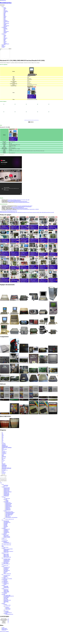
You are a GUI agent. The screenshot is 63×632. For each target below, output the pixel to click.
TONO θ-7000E (6, 601)
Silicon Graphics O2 (7, 563)
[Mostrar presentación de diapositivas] (31, 120)
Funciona (7, 211)
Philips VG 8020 (6, 554)
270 (8, 621)
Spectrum (5, 41)
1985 (2, 436)
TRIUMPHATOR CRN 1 (9, 614)
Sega (2, 462)
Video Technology (6, 25)
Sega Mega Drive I (6, 560)
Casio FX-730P (6, 597)
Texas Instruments (6, 23)
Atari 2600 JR (6, 523)
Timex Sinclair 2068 (7, 570)
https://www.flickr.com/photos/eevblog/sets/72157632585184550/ (21, 206)
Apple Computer (4, 449)
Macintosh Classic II (8, 506)
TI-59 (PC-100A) (6, 583)
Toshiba (5, 24)
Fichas (3, 6)
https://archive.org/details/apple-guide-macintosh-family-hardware (17, 201)
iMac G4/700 (7, 515)
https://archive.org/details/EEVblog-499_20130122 (24, 205)
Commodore (5, 10)
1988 (0, 211)
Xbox (4, 602)
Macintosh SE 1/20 (14, 211)
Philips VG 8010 (6, 553)
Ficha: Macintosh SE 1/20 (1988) (32, 99)
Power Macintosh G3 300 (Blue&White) (11, 517)
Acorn (5, 7)
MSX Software (3, 460)
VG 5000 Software (4, 472)
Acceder (3, 627)
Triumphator (5, 613)
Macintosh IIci (8, 507)
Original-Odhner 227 (9, 612)
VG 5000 (3, 471)
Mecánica (3, 603)
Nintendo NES (6, 550)
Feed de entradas (4, 628)
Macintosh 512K (8, 502)
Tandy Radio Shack (5, 581)
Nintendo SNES (6, 552)
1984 (3, 435)
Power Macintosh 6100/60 (9, 513)
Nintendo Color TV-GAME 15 (8, 548)
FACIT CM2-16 (8, 608)
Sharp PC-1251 (6, 565)
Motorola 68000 (6, 501)
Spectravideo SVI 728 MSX (8, 578)
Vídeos (3, 45)
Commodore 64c (6, 531)
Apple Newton (8, 498)
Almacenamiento (6, 31)
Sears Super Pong (6, 520)
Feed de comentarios (5, 629)
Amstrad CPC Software (6, 447)
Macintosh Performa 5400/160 (10, 512)
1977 (2, 432)
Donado (4, 211)
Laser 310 (5, 593)
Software (4, 465)
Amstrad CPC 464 (6, 490)
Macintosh (9, 211)
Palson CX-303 (6, 535)
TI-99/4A (5, 584)
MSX (4, 15)
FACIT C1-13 (8, 606)
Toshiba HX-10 (6, 589)
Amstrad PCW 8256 (7, 487)
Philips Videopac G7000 (7, 557)
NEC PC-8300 (6, 599)
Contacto (3, 47)
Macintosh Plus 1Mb (9, 505)
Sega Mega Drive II (6, 561)
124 (8, 618)
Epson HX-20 (6, 540)
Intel (4, 518)
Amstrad (5, 8)
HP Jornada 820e (6, 542)
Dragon (5, 12)
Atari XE (5, 527)
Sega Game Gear (6, 562)
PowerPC (5, 510)
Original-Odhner (6, 611)
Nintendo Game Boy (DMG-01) (8, 551)
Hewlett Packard (4, 541)
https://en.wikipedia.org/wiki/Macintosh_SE (17, 207)
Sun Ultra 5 (5, 580)
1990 (2, 440)
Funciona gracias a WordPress (4, 631)
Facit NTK (7, 607)
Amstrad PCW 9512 (7, 489)
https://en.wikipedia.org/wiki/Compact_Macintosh (20, 208)
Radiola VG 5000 (6, 556)
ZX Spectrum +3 (6, 568)
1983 (2, 434)
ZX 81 (5, 572)
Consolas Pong (6, 11)
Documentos (4, 44)
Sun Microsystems (6, 21)
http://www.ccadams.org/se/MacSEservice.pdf (14, 200)
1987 (2, 438)
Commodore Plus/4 (6, 532)
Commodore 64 (6, 530)
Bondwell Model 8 (6, 596)
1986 (2, 437)
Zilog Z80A (3, 473)
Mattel (5, 14)
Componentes (4, 27)
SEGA (5, 18)
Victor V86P (5, 598)
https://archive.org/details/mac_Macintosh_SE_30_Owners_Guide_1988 (18, 199)
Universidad (3, 470)
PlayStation (5, 576)
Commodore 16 (6, 529)
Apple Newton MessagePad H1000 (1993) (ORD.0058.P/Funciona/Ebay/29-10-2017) (15, 212)
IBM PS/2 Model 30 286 (7, 544)
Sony (2, 574)
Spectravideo (5, 20)
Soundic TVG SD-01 (7, 536)
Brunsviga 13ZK (8, 605)
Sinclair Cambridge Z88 (7, 573)
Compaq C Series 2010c (7, 600)
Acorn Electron (6, 485)
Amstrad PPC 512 (6, 492)
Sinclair (5, 19)
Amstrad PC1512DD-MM (7, 491)
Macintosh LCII (8, 508)
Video (4, 29)
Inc (2, 457)
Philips (5, 17)
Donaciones (3, 46)
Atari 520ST (5, 525)
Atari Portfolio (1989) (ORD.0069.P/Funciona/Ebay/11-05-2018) (42, 212)
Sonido (5, 30)
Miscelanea (5, 26)
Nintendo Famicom (6, 549)
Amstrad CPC (5, 446)
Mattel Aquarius (6, 547)
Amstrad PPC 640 (6, 493)
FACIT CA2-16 (8, 609)
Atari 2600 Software (4, 451)
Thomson (3, 585)
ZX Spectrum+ (6, 569)
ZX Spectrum (6, 571)
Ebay (3, 455)
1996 (2, 441)
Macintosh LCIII (8, 509)
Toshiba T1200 (6, 590)
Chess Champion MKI (7, 595)
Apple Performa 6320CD (9, 514)
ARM (4, 497)
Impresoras (5, 32)
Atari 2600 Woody (6, 521)
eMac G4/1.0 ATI (8, 516)
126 (8, 619)
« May (1, 482)
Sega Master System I (7, 558)
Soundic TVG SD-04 (7, 537)
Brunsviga (5, 604)
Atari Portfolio (6, 526)
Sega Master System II (7, 559)
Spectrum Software (6, 468)
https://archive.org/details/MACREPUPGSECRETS (21, 202)
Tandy (5, 22)
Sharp (3, 564)
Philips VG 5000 (6, 555)
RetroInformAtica (5, 2)
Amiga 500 (5, 533)
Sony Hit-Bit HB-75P (7, 575)
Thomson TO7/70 (6, 587)
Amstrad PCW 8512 (7, 488)
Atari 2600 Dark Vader (7, 522)
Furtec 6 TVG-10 (6, 534)
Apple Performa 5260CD (9, 511)
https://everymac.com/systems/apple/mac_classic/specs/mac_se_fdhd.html (28, 209)
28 (8, 620)
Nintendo (5, 16)
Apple (4, 36)
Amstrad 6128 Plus (6, 494)
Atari (4, 37)
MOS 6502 (5, 499)
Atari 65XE (5, 524)
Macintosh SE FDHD (9, 503)
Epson (5, 13)
